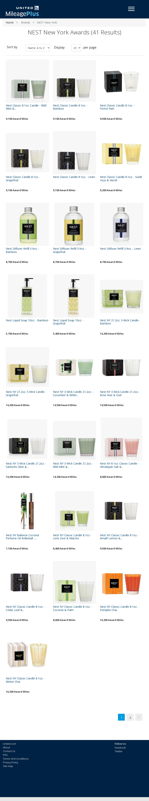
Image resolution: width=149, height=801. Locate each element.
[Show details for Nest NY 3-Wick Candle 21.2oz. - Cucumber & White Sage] (74, 367)
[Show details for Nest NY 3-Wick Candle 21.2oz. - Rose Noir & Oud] (121, 367)
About (6, 747)
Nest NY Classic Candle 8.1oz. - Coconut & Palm (72, 608)
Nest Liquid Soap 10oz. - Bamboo (27, 320)
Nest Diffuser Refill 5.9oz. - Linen (120, 248)
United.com (9, 743)
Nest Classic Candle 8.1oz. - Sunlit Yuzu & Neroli (121, 178)
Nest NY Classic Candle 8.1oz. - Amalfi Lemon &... (119, 537)
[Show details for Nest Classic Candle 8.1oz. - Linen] (74, 152)
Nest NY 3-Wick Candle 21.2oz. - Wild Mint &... (73, 465)
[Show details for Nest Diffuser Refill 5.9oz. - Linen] (121, 224)
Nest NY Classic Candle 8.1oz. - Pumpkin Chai (119, 608)
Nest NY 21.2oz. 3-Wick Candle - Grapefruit (26, 393)
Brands (25, 22)
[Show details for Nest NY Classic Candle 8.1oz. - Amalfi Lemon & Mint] (121, 511)
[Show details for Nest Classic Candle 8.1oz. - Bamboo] (74, 81)
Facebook (120, 747)
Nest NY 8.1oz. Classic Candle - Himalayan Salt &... (119, 465)
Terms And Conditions (16, 758)
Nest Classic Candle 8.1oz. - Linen (74, 177)
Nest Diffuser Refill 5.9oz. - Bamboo (22, 250)
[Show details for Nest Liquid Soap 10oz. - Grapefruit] (74, 296)
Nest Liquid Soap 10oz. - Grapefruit (68, 322)
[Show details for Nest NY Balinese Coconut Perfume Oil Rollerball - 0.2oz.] (27, 511)
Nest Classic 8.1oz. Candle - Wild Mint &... (26, 107)
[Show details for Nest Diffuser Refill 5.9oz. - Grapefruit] (74, 224)
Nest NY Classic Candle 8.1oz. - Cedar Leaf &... (25, 608)
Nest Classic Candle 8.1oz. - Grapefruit (23, 178)
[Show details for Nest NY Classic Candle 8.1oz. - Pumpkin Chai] (121, 582)
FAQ (5, 755)
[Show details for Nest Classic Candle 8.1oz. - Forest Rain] (121, 81)
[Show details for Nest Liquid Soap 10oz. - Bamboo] (27, 296)
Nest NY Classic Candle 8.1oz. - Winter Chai (25, 680)
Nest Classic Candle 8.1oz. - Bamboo (70, 107)
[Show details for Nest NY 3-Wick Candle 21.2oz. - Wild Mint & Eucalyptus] (74, 439)
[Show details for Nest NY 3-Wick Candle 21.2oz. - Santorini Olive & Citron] (27, 439)
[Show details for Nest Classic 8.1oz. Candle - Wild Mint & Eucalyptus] (27, 81)
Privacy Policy (10, 762)
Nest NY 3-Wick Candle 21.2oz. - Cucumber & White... (73, 393)
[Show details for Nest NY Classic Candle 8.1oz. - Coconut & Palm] (74, 582)
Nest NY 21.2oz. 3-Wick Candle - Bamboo (120, 322)
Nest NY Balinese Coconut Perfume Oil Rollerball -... (22, 537)
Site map (8, 766)
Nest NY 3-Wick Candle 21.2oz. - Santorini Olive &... (26, 465)
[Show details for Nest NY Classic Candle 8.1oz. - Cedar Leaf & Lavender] (27, 582)
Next (138, 717)
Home (10, 22)
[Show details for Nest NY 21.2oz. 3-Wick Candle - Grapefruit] (27, 367)
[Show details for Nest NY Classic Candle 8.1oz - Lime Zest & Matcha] (74, 511)
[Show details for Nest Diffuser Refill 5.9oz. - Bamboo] (27, 224)
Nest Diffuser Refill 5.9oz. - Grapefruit (69, 250)
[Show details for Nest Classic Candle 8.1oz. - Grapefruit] (27, 152)
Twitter (119, 751)
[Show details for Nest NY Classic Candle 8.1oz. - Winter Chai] (27, 654)
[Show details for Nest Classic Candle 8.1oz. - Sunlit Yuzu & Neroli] (121, 152)
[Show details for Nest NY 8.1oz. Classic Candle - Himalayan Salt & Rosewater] (121, 439)
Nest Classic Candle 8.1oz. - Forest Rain (117, 107)
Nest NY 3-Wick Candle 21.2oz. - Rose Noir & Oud (120, 393)
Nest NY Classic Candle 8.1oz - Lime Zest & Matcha (72, 537)
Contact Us (9, 751)
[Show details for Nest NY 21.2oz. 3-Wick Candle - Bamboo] (121, 296)
